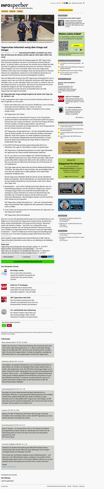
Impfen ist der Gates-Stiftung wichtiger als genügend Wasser (72, 67)
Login (69, 3)
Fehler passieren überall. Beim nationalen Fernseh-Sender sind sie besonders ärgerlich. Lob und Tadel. (74, 101)
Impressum (82, 486)
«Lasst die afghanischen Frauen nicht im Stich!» (71, 133)
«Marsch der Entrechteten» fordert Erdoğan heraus (19, 253)
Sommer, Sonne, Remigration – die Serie (67, 83)
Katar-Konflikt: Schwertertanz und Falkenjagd (17, 249)
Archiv (80, 3)
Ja (4, 325)
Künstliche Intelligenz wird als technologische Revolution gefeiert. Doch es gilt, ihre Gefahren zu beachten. (74, 112)
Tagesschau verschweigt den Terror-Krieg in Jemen (19, 246)
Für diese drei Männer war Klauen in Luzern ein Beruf (71, 238)
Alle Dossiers (79, 117)
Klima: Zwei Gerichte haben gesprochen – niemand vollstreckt (72, 129)
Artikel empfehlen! (8, 257)
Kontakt (69, 486)
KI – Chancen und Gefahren (73, 107)
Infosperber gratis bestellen (65, 10)
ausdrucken (27, 257)
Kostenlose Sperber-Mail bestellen (28, 261)
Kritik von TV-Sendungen (72, 96)
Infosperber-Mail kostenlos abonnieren (56, 486)
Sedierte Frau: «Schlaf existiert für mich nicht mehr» (70, 224)
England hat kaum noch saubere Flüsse (71, 70)
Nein (9, 325)
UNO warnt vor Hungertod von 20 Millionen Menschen (20, 251)
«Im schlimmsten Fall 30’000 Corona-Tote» (70, 137)
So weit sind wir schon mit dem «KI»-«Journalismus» (69, 73)
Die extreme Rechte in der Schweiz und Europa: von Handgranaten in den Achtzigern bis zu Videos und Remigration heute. (67, 89)
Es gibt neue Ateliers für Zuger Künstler (70, 233)
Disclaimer (75, 486)
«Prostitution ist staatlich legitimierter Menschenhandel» (70, 219)
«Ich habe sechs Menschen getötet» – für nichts (72, 64)
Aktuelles (5, 11)
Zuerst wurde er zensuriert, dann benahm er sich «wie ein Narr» (71, 126)
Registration (75, 3)
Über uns (12, 11)
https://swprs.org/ (9, 467)
